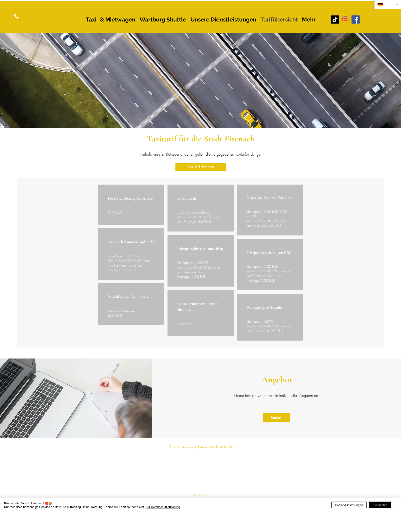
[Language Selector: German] (387, 4)
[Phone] (16, 16)
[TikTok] (335, 19)
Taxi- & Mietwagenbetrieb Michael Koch (200, 446)
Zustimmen (380, 505)
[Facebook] (356, 19)
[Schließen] (395, 505)
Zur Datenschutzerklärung (163, 507)
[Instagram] (345, 19)
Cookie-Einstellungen (349, 505)
